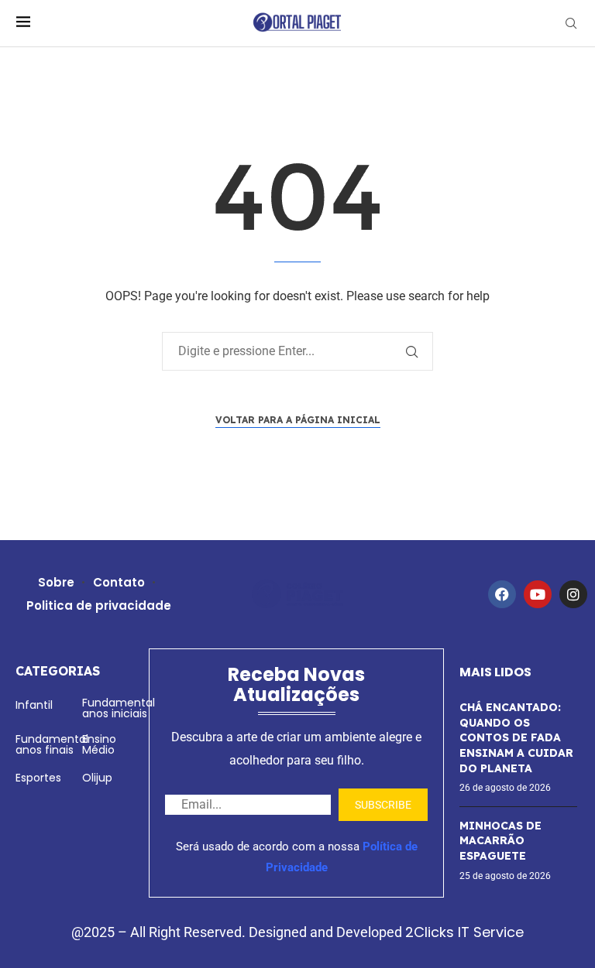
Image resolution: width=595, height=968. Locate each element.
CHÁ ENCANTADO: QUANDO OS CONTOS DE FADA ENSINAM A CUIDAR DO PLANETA (516, 737)
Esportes (38, 777)
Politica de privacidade (98, 605)
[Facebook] (502, 594)
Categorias (57, 671)
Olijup (97, 777)
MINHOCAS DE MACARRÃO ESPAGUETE (500, 841)
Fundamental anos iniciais (118, 708)
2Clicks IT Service (464, 932)
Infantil (34, 704)
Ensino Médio (99, 744)
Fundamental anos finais (51, 744)
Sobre (56, 582)
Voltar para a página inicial (297, 420)
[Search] (571, 24)
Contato (119, 582)
